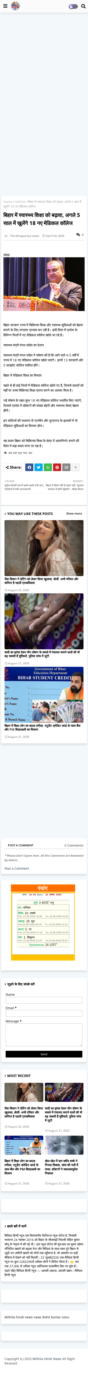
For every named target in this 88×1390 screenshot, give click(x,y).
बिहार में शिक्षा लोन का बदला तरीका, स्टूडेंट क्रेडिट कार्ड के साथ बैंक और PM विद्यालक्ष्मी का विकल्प (42, 727)
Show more (74, 513)
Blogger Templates (40, 1372)
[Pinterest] (57, 467)
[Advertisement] (44, 60)
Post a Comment (17, 868)
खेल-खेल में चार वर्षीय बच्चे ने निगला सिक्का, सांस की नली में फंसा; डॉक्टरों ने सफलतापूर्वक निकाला (61, 1167)
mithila (20, 201)
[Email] (66, 467)
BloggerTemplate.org (44, 1379)
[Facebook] (29, 467)
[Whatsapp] (48, 467)
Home (7, 201)
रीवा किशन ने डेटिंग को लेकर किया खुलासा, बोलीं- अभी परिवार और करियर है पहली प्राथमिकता (41, 581)
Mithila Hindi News (46, 1359)
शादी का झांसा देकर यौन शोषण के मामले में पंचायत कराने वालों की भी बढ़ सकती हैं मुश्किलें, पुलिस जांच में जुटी (42, 654)
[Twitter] (39, 467)
